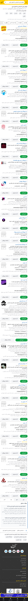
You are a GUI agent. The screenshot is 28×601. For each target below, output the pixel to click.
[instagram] (18, 551)
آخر (4, 500)
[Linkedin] (5, 551)
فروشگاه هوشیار (22, 181)
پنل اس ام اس (23, 577)
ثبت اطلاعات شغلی (23, 584)
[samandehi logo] (17, 592)
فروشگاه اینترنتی (9, 537)
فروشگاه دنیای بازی (22, 26)
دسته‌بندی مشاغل (20, 530)
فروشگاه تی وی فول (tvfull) (19, 160)
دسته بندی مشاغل (23, 571)
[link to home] (26, 530)
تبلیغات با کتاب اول (23, 586)
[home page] (2, 2)
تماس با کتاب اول (23, 560)
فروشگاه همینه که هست (20, 244)
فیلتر (25, 22)
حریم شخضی (24, 565)
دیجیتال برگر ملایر (22, 364)
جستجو (24, 600)
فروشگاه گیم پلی (21, 385)
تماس (23, 45)
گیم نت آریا (23, 280)
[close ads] (1, 592)
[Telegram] (22, 551)
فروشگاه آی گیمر (21, 457)
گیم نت (25, 540)
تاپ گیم (23, 323)
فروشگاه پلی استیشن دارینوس (19, 111)
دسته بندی (10, 600)
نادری (24, 197)
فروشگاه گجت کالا (22, 90)
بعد (11, 500)
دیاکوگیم (24, 49)
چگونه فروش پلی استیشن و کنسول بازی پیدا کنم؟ (16, 506)
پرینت (5, 22)
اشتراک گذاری (12, 22)
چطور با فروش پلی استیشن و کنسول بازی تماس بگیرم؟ (15, 518)
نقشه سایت (24, 573)
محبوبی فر (23, 402)
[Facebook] (10, 551)
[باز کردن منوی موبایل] (26, 2)
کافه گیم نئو (23, 344)
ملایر (20, 13)
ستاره (24, 423)
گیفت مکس (23, 125)
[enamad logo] (10, 592)
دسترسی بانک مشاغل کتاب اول (21, 575)
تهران (24, 13)
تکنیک (24, 263)
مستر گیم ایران (22, 301)
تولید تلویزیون (18, 540)
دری (24, 440)
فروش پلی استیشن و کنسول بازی (9, 530)
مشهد (11, 13)
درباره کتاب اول (23, 558)
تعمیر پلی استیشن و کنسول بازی (20, 537)
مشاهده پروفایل (5, 45)
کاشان (24, 16)
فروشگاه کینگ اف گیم (21, 143)
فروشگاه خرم (23, 70)
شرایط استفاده (23, 563)
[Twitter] (14, 551)
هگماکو (23, 478)
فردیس (15, 13)
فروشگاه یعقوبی (22, 218)
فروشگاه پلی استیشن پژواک (20, 232)
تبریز (7, 13)
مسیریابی (14, 45)
